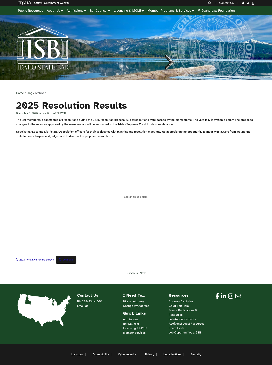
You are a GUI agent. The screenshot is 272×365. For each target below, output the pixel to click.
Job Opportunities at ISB (185, 332)
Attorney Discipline (181, 301)
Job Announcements (182, 319)
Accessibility (101, 354)
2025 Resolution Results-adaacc (36, 259)
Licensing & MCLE (127, 11)
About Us (53, 11)
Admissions (75, 11)
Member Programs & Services (169, 11)
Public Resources (30, 11)
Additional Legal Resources (186, 324)
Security (196, 354)
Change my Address (136, 306)
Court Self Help (179, 306)
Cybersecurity (127, 354)
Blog (29, 93)
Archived (59, 113)
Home (20, 93)
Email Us (82, 306)
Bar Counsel (98, 11)
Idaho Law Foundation (218, 11)
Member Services (134, 333)
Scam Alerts (176, 328)
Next (143, 273)
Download (68, 259)
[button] (212, 3)
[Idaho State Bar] (42, 47)
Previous (132, 273)
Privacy (149, 354)
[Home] (25, 3)
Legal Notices (172, 354)
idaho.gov (77, 354)
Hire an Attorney (133, 301)
